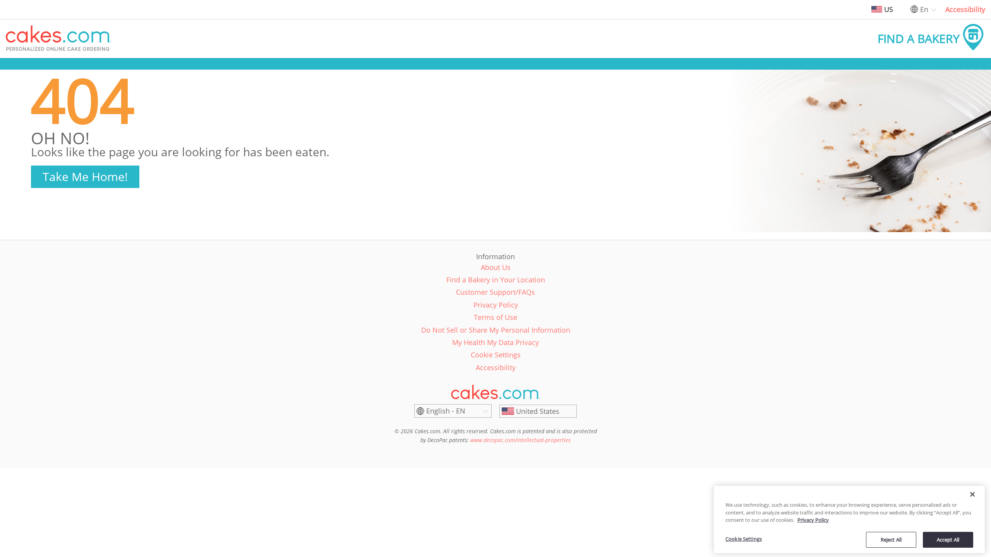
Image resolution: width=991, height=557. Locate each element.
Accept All (948, 539)
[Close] (972, 494)
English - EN (445, 410)
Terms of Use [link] (495, 317)
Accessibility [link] (965, 9)
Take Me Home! (85, 177)
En (924, 9)
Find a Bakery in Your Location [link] (495, 279)
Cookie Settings (743, 538)
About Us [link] (496, 267)
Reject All (891, 539)
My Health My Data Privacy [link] (495, 342)
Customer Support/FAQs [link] (495, 292)
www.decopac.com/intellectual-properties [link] (520, 440)
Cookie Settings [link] (496, 354)
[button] (58, 39)
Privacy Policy (813, 519)
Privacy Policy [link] (495, 304)
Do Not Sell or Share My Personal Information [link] (495, 330)
